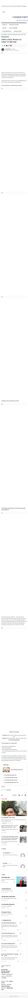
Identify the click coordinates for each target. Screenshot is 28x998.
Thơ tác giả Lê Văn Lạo (6, 912)
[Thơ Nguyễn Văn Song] (14, 808)
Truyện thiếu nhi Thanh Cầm (17, 769)
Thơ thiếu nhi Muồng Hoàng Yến (8, 923)
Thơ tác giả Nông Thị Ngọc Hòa (7, 904)
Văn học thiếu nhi (5, 36)
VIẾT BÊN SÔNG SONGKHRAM (8, 896)
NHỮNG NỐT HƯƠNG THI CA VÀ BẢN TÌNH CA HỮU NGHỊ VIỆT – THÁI (9, 826)
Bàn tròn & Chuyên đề (16, 6)
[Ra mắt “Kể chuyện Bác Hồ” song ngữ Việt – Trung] (23, 957)
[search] (2, 2)
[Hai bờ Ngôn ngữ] (21, 882)
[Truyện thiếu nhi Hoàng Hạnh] (23, 947)
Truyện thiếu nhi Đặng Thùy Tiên (11, 782)
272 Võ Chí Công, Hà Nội (14, 740)
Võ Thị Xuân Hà (6, 853)
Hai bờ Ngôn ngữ (5, 877)
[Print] (11, 45)
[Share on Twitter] (5, 45)
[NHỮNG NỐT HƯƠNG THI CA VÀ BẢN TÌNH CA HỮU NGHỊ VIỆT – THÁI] (23, 828)
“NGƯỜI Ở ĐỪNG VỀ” (6, 888)
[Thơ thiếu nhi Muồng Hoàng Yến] (23, 926)
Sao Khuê (5, 863)
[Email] (7, 45)
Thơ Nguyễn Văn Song (8, 817)
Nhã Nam (9, 790)
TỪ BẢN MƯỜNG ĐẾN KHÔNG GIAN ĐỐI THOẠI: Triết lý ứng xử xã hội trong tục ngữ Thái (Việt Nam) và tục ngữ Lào (9, 838)
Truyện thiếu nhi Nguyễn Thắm (10, 777)
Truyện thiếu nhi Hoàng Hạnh (8, 943)
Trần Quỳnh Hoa (8, 48)
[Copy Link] (9, 45)
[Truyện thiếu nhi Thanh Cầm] (6, 769)
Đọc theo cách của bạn (6, 6)
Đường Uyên (5, 823)
